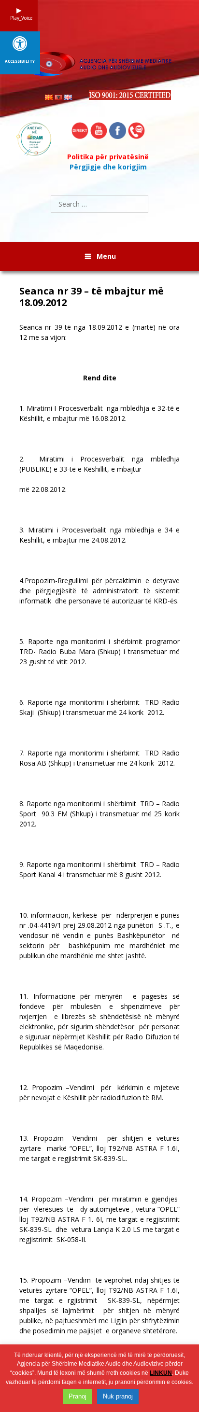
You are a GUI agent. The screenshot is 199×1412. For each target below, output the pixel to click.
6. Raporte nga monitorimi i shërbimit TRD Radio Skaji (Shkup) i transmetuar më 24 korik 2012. (99, 707)
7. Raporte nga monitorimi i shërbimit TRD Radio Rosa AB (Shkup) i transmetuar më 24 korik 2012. (99, 758)
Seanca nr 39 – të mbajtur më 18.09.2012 (91, 296)
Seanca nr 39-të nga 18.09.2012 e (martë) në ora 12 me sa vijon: (99, 332)
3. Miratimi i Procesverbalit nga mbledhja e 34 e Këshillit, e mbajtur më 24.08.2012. (99, 535)
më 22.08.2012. (43, 489)
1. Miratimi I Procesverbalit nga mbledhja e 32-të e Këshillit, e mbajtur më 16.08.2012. (99, 413)
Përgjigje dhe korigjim (108, 166)
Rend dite (99, 377)
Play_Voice (19, 17)
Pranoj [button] (77, 1396)
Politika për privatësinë (108, 156)
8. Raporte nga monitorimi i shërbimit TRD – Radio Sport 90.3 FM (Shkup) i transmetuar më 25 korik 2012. (99, 813)
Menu (106, 256)
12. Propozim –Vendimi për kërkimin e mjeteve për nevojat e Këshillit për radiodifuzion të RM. (99, 1092)
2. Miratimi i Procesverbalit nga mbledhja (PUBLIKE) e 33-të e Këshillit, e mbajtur (99, 464)
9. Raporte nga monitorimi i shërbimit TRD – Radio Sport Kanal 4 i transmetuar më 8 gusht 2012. (99, 869)
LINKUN (161, 1373)
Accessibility (20, 61)
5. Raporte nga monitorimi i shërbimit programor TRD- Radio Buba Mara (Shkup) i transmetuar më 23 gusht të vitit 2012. (99, 651)
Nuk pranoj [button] (118, 1396)
